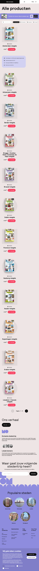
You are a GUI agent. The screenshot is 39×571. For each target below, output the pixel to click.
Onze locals (33, 535)
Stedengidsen (23, 22)
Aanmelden (33, 473)
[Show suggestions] (10, 22)
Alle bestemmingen (4, 534)
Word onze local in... (15, 532)
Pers (32, 537)
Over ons (5, 424)
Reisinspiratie (4, 536)
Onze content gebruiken (13, 538)
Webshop (3, 538)
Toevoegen (12, 49)
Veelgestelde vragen (25, 534)
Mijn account (4, 541)
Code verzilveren (4, 544)
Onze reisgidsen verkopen (14, 535)
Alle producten (17, 22)
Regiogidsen (30, 22)
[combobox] (7, 22)
